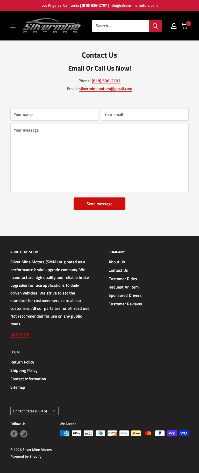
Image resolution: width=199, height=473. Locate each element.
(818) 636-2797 (106, 81)
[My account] (173, 26)
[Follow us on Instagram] (23, 434)
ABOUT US (19, 334)
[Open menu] (13, 26)
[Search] (155, 26)
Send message (99, 204)
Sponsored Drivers (125, 295)
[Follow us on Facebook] (14, 434)
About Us (117, 262)
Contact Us (118, 270)
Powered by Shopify (25, 456)
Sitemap (17, 387)
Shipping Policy (24, 370)
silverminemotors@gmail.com (105, 88)
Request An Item (124, 287)
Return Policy (22, 362)
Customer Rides (123, 279)
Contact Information (28, 379)
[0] (184, 26)
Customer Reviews (125, 304)
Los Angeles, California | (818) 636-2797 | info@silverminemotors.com (99, 5)
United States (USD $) (30, 411)
